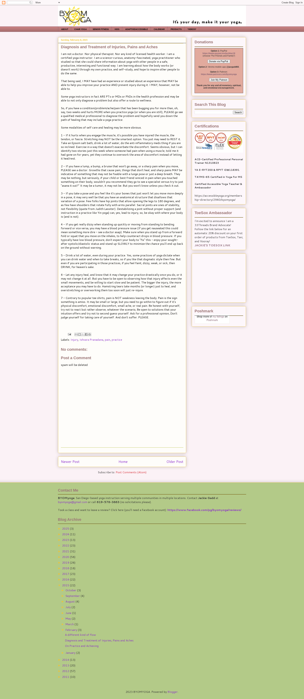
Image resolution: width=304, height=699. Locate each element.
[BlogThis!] (79, 334)
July (68, 607)
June (68, 613)
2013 (66, 665)
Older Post (174, 461)
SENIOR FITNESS (101, 29)
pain (107, 340)
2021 (66, 551)
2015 (66, 585)
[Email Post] (69, 334)
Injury (74, 340)
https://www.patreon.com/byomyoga (219, 74)
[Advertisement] (217, 277)
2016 (66, 579)
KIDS (117, 29)
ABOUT (64, 29)
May (68, 618)
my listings (218, 316)
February (71, 630)
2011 (66, 677)
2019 (66, 562)
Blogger (172, 692)
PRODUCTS (176, 29)
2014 (66, 660)
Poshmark (212, 320)
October (71, 590)
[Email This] (76, 334)
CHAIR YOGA (80, 29)
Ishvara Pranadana (91, 340)
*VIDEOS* (192, 29)
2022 (66, 545)
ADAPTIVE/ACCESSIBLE (136, 29)
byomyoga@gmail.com (72, 502)
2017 (66, 574)
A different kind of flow (80, 635)
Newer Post (70, 461)
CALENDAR (159, 29)
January (70, 653)
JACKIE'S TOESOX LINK (212, 245)
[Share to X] (83, 334)
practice (117, 340)
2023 (66, 540)
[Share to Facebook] (86, 334)
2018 (66, 568)
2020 (66, 557)
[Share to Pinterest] (89, 334)
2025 (66, 528)
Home (123, 461)
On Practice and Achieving (82, 646)
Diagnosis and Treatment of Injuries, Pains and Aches (99, 640)
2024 (66, 534)
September (73, 596)
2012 (66, 671)
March (69, 624)
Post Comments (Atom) (131, 472)
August (70, 601)
